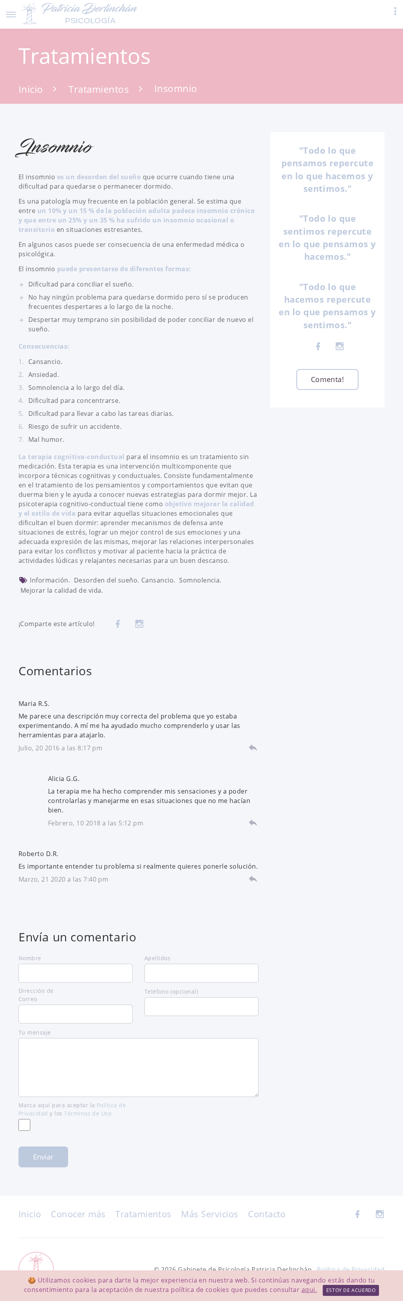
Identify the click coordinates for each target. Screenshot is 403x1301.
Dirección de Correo (36, 995)
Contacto (267, 1214)
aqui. (309, 1289)
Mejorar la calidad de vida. (61, 590)
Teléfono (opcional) (171, 991)
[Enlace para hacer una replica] (253, 747)
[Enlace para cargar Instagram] (139, 623)
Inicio (30, 88)
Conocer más (78, 1214)
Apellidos (157, 958)
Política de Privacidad (351, 1269)
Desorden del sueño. (106, 580)
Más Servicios (209, 1214)
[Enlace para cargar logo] (80, 13)
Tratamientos (98, 88)
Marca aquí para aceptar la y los (72, 1109)
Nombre (29, 958)
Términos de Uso (87, 1113)
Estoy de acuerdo (351, 1290)
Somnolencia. (200, 580)
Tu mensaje (34, 1032)
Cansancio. (158, 580)
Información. (50, 580)
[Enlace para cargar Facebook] (117, 623)
